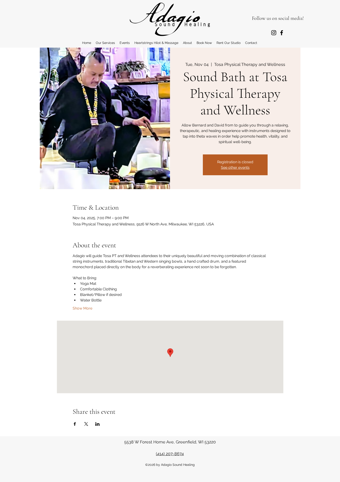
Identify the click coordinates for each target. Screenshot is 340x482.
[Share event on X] (86, 424)
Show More (82, 308)
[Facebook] (281, 32)
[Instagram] (273, 32)
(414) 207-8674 (170, 453)
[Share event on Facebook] (75, 424)
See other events (235, 167)
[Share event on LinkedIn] (97, 424)
